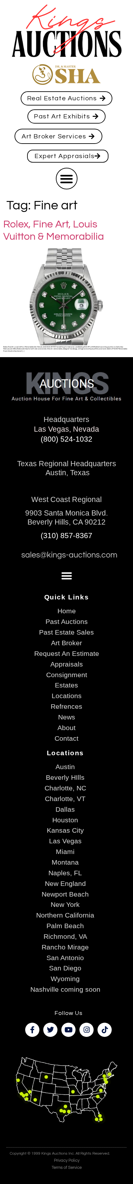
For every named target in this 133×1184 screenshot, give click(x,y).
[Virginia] (101, 1091)
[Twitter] (50, 1030)
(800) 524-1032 (66, 439)
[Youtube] (68, 1030)
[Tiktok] (104, 1030)
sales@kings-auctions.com (69, 555)
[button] (66, 178)
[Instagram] (86, 1030)
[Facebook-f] (32, 1030)
